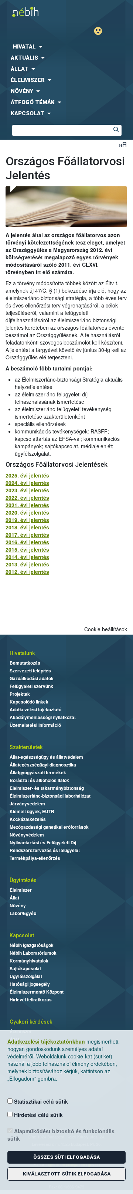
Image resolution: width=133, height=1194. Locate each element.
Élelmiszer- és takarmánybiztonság (47, 788)
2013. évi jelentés (27, 564)
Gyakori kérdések (31, 1022)
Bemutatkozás (25, 662)
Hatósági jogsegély (30, 984)
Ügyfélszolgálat (26, 976)
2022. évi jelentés (27, 497)
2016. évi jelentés (27, 542)
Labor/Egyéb (23, 913)
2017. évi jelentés (27, 534)
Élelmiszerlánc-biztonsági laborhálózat (50, 795)
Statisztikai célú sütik (40, 1101)
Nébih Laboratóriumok (33, 952)
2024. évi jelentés (27, 482)
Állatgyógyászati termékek (38, 772)
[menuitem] (66, 46)
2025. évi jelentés (27, 475)
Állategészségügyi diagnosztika (43, 764)
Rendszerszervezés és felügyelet (45, 850)
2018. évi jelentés (27, 527)
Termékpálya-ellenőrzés (35, 858)
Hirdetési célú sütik (38, 1114)
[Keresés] (116, 130)
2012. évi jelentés (27, 571)
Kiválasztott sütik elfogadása (66, 1174)
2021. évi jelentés (27, 505)
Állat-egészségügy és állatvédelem (46, 757)
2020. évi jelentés (27, 512)
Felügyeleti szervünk (31, 686)
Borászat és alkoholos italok (39, 780)
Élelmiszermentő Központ (37, 991)
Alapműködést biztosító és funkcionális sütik (61, 1134)
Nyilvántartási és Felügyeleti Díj (43, 842)
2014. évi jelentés (27, 557)
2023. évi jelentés (27, 490)
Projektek (20, 694)
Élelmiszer (21, 890)
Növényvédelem (27, 834)
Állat (14, 897)
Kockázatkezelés (28, 819)
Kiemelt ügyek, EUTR (32, 811)
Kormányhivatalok (29, 960)
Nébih (33, 12)
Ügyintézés (23, 880)
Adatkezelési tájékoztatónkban (46, 1041)
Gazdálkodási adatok (32, 678)
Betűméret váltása (122, 144)
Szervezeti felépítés (30, 670)
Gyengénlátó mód (101, 31)
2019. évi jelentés (27, 519)
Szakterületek (26, 747)
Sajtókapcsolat (25, 968)
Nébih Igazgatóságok (32, 945)
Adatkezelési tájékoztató (35, 709)
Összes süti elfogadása (66, 1157)
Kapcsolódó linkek (29, 701)
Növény (18, 905)
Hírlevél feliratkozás (31, 999)
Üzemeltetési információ (35, 725)
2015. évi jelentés (27, 549)
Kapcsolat (22, 935)
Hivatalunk (22, 653)
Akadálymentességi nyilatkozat (43, 717)
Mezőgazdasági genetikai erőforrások (49, 827)
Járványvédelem (27, 803)
